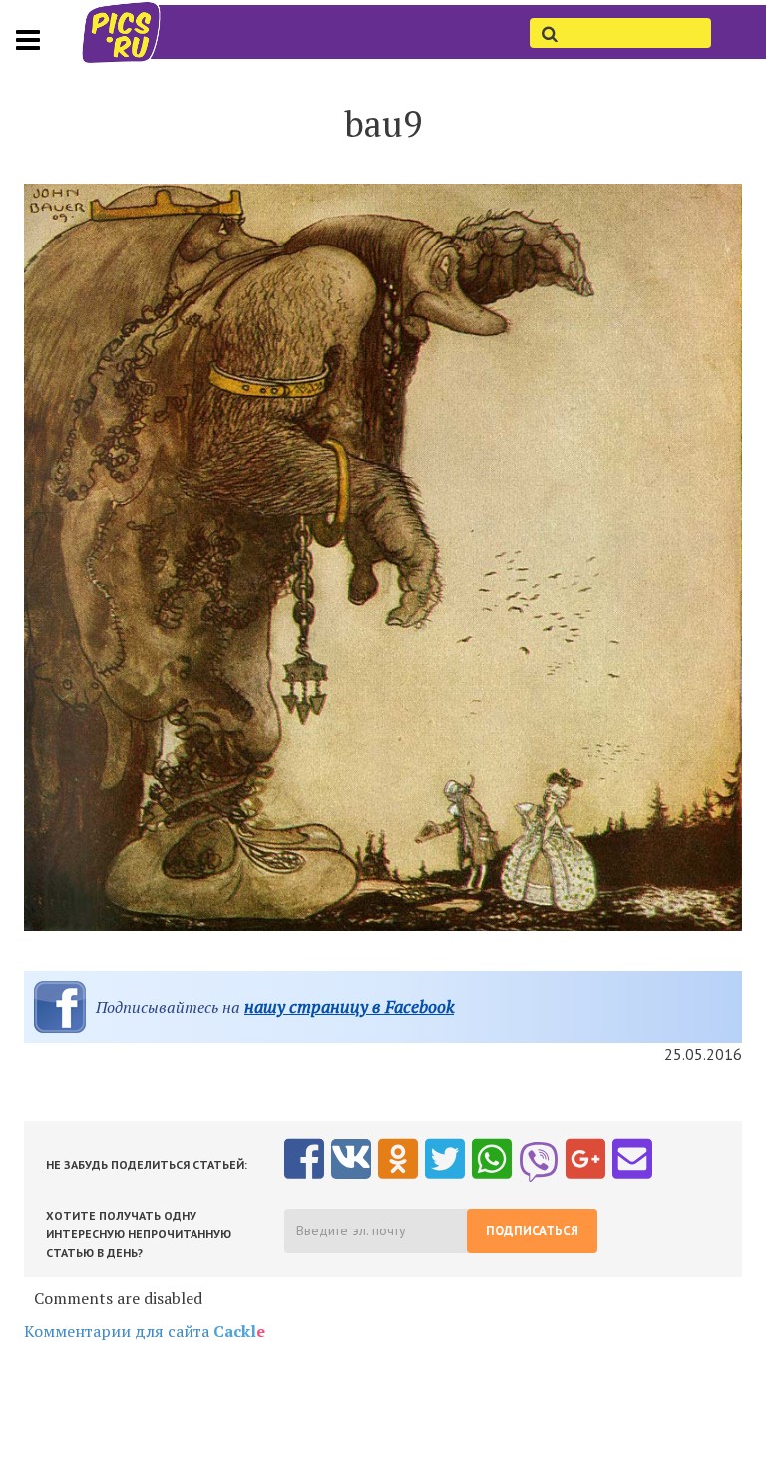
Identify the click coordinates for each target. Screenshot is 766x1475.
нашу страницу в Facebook (349, 1006)
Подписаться (532, 1231)
